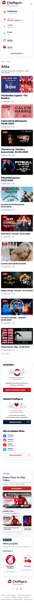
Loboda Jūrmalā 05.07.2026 (13, 264)
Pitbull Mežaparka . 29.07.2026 (11, 179)
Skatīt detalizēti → (17, 53)
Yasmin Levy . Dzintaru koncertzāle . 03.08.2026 (14, 150)
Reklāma (20, 597)
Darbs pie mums (28, 599)
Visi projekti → (8, 551)
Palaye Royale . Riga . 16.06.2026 (15, 347)
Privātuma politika (17, 599)
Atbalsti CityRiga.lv (6, 599)
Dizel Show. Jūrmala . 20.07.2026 (15, 234)
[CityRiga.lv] (17, 582)
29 (7, 354)
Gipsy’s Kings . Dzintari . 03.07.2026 (17, 291)
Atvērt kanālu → (17, 488)
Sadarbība (13, 597)
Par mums (6, 597)
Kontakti (26, 597)
